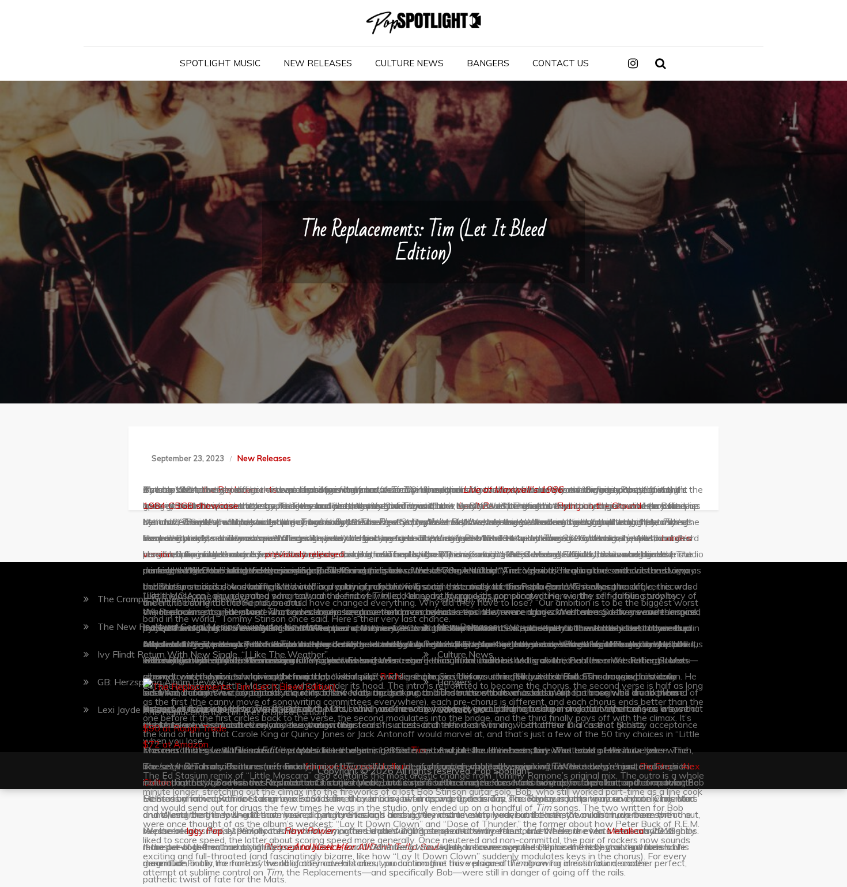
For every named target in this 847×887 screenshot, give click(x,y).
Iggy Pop (204, 830)
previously (286, 554)
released (326, 554)
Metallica (625, 830)
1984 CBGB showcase (191, 505)
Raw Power (309, 830)
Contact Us (560, 63)
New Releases (317, 63)
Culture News (409, 63)
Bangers (488, 63)
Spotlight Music (220, 63)
